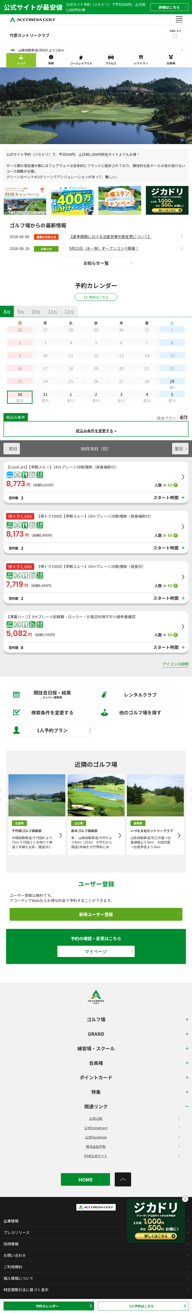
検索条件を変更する (52, 712)
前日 (13, 448)
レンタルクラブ (140, 694)
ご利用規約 (13, 1266)
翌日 (179, 448)
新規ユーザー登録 (96, 914)
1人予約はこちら (141, 1306)
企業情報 (11, 1221)
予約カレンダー (47, 1306)
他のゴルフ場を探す (140, 712)
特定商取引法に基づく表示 (26, 1289)
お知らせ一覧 (96, 263)
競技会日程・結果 (52, 694)
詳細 (169, 7)
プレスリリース (17, 1232)
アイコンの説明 (175, 664)
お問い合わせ (15, 1255)
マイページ (96, 951)
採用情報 (11, 1244)
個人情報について (18, 1278)
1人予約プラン (52, 730)
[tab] (7, 311)
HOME (85, 1179)
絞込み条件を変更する (94, 430)
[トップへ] (123, 1179)
